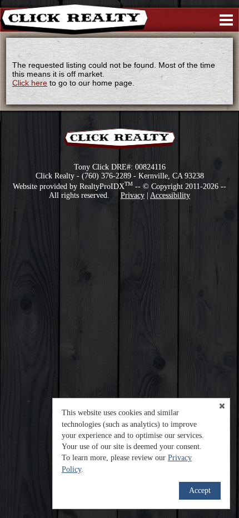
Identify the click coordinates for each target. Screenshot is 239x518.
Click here (29, 82)
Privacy (133, 195)
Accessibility (170, 195)
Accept (200, 490)
